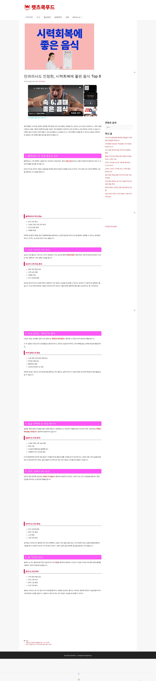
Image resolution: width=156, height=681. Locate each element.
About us (76, 17)
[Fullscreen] (96, 91)
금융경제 (58, 17)
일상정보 (47, 17)
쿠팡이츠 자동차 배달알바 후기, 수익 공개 (37, 642)
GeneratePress (87, 655)
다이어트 (29, 17)
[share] (80, 87)
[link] (31, 88)
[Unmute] (87, 91)
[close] (79, 674)
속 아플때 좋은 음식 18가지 (43, 88)
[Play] (85, 91)
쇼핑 (67, 17)
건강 (38, 17)
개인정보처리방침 (111, 226)
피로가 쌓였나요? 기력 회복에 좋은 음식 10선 (38, 644)
